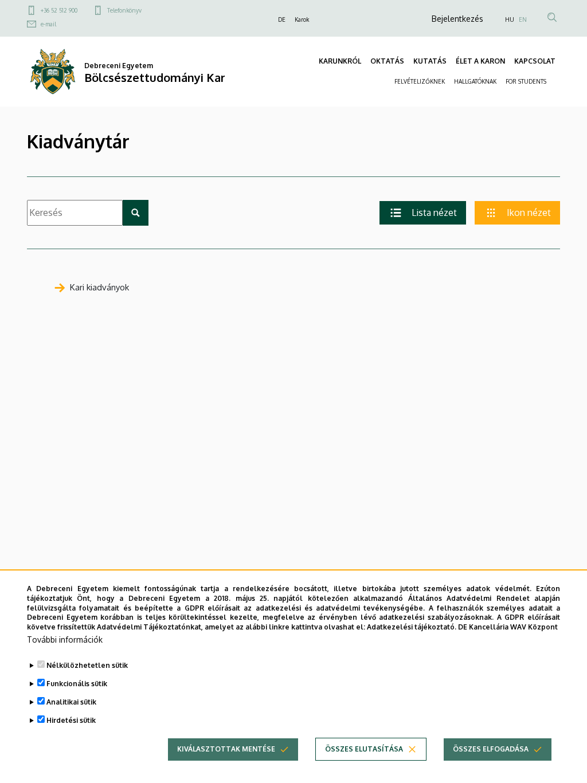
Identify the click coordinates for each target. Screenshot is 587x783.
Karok (302, 19)
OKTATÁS (387, 61)
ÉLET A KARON (480, 61)
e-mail (48, 24)
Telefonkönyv (124, 10)
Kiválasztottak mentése (226, 749)
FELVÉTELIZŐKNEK (419, 81)
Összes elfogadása (491, 749)
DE (281, 19)
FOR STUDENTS (526, 81)
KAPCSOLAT (534, 61)
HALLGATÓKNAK (475, 81)
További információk (65, 639)
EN (523, 19)
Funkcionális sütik (76, 683)
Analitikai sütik (71, 702)
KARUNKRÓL (340, 61)
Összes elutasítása (364, 749)
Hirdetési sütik (71, 720)
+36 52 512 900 (59, 10)
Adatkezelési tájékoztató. (411, 627)
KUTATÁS (430, 61)
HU (509, 19)
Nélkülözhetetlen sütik (87, 665)
